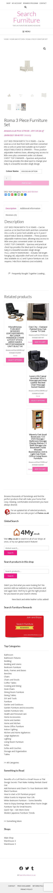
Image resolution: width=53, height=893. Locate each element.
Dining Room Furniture (14, 692)
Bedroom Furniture (12, 667)
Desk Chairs (9, 689)
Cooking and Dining (12, 686)
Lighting (7, 738)
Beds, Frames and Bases (15, 670)
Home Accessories (12, 717)
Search (10, 576)
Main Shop (8, 837)
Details (27, 135)
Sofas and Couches (12, 748)
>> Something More (13, 821)
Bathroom (8, 655)
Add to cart (26, 183)
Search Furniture (26, 16)
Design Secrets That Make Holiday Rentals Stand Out (25, 783)
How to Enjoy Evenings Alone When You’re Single (25, 803)
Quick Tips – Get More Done (16, 809)
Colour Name (12, 171)
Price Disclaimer (23, 886)
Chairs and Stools (11, 679)
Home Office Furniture (14, 726)
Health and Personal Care (15, 714)
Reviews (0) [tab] (11, 215)
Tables (7, 754)
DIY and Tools (10, 698)
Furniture (8, 701)
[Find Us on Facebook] (21, 868)
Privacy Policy (26, 889)
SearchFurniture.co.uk (27, 875)
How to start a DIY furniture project (19, 794)
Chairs (7, 676)
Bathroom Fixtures (12, 658)
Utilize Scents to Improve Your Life (19, 797)
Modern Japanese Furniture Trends (19, 813)
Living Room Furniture (14, 742)
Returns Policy (39, 886)
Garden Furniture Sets (13, 711)
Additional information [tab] (30, 208)
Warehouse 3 (10, 844)
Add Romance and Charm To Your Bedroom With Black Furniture (26, 789)
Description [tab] (11, 208)
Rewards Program (30, 3)
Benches (8, 673)
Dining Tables (10, 695)
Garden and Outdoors (13, 704)
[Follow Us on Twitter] (27, 868)
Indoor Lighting (10, 729)
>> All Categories (11, 762)
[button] (44, 48)
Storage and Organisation (15, 751)
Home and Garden (12, 720)
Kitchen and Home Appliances (17, 732)
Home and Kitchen (17, 39)
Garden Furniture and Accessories (19, 707)
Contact (42, 3)
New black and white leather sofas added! (28, 599)
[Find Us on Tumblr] (32, 868)
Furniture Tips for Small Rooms (18, 806)
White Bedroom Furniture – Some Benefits (23, 800)
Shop (8, 3)
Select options (15, 360)
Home (6, 39)
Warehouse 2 (10, 841)
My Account (17, 3)
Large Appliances (11, 735)
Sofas (6, 745)
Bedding (7, 661)
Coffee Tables (10, 683)
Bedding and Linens (12, 664)
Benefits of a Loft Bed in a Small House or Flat (24, 779)
